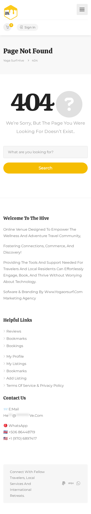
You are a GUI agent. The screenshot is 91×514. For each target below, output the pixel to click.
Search (45, 168)
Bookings (14, 346)
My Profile (15, 356)
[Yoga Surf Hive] (10, 12)
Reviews (13, 331)
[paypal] (63, 483)
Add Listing (16, 378)
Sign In (29, 27)
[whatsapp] (78, 483)
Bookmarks (16, 338)
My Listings (16, 364)
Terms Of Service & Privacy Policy (35, 385)
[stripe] (71, 483)
